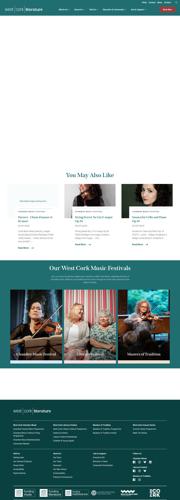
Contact (152, 2)
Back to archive (115, 145)
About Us (78, 9)
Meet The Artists (140, 433)
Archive (167, 2)
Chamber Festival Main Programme (28, 429)
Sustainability (59, 473)
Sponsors (57, 465)
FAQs (144, 2)
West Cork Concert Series (144, 425)
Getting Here (18, 457)
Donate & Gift (99, 457)
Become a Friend (100, 461)
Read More (23, 247)
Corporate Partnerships (103, 465)
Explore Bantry (19, 473)
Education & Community (113, 9)
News (159, 2)
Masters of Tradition (102, 425)
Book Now (167, 9)
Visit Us (92, 9)
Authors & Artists (60, 433)
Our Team (57, 461)
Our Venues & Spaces (22, 461)
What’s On (63, 9)
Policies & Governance (62, 477)
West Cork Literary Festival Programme (70, 429)
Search (176, 2)
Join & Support (137, 9)
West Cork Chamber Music (25, 425)
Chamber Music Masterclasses (26, 439)
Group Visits (18, 465)
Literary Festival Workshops (65, 436)
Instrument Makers (21, 443)
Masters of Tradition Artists (104, 433)
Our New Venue (59, 469)
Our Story (57, 457)
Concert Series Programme (144, 429)
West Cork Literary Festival (65, 425)
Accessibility (18, 469)
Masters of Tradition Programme (107, 429)
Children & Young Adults (63, 440)
